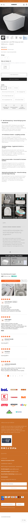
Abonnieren (14, 488)
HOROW (5, 507)
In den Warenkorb (14, 74)
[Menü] (1, 4)
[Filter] (22, 281)
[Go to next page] (22, 376)
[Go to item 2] (20, 290)
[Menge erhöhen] (8, 57)
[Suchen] (4, 4)
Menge (3, 55)
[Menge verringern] (2, 57)
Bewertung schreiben (11, 281)
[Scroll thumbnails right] (25, 290)
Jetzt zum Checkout (14, 79)
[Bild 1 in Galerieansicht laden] (14, 21)
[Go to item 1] (8, 290)
